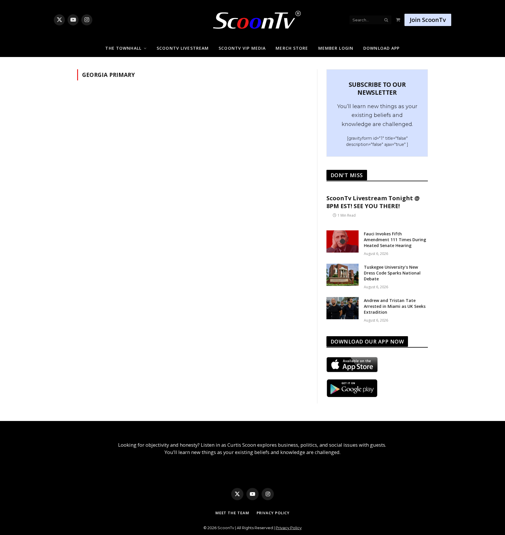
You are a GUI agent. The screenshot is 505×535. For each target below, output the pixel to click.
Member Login (335, 48)
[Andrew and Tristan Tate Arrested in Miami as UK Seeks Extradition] (342, 308)
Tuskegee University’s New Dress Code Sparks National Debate (392, 273)
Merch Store (292, 48)
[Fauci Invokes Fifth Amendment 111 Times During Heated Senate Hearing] (342, 241)
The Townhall (123, 48)
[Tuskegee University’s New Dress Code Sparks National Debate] (342, 275)
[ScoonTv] (252, 18)
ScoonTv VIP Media (242, 48)
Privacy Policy (273, 512)
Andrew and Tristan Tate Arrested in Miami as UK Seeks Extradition (395, 306)
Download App (381, 48)
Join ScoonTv (428, 20)
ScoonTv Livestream (183, 48)
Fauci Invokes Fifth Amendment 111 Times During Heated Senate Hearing (395, 239)
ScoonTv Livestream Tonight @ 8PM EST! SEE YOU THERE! (373, 202)
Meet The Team (232, 512)
